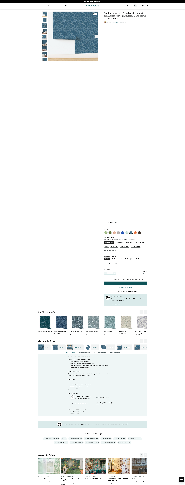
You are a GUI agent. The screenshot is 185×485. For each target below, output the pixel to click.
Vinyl (106, 246)
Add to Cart (126, 283)
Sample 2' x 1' (135, 258)
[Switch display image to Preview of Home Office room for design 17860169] (44, 60)
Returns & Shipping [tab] (100, 352)
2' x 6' (120, 258)
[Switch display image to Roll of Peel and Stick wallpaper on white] (44, 19)
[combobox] (129, 5)
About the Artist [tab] (114, 352)
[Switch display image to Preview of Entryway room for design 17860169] (44, 43)
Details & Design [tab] (70, 352)
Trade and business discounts (92, 1)
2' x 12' (107, 258)
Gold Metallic (124, 246)
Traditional (129, 242)
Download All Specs (74, 389)
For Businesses (77, 5)
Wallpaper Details (110, 250)
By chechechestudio (42, 334)
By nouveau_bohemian (90, 334)
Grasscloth (114, 246)
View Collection (116, 304)
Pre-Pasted (119, 242)
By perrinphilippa (73, 334)
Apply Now (124, 424)
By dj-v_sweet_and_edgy (107, 334)
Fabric (66, 5)
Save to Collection (125, 287)
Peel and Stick (109, 242)
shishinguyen (115, 22)
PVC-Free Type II (140, 242)
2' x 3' (126, 258)
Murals (49, 5)
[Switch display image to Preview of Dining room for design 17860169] (44, 48)
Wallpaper (39, 5)
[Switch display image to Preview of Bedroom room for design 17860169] (44, 54)
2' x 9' (113, 258)
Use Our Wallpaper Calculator (113, 264)
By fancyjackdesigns (139, 334)
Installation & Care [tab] (85, 352)
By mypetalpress (57, 333)
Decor (58, 5)
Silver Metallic (136, 246)
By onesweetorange (122, 333)
